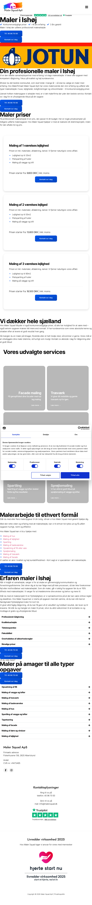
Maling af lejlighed (10, 736)
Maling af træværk (10, 698)
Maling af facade (9, 725)
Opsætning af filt (9, 687)
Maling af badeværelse (12, 703)
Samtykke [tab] (16, 434)
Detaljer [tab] (46, 434)
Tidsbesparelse (9, 628)
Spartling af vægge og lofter (14, 714)
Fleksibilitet (7, 633)
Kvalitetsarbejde (9, 622)
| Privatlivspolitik (59, 894)
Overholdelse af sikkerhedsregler (17, 639)
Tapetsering (7, 720)
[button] (86, 7)
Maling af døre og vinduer (13, 730)
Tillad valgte (45, 475)
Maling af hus (8, 709)
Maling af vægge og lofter (13, 692)
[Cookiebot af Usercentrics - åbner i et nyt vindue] (79, 428)
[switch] (35, 466)
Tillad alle (75, 475)
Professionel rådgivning (13, 617)
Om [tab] (76, 434)
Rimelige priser (8, 644)
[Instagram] (11, 770)
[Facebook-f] (5, 770)
